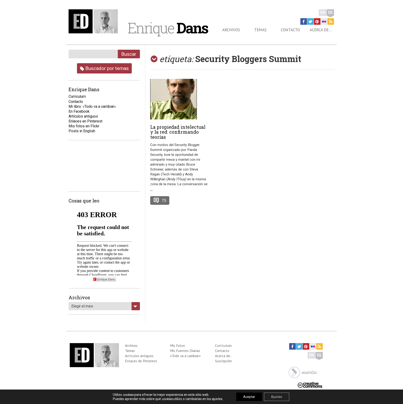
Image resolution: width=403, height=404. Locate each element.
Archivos (231, 29)
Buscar (128, 54)
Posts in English (82, 131)
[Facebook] (303, 21)
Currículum (223, 345)
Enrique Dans (106, 279)
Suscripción (223, 361)
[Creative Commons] (310, 384)
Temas (260, 29)
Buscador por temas (106, 68)
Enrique (168, 27)
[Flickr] (324, 21)
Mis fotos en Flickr (84, 126)
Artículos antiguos (83, 116)
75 (164, 200)
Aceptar (249, 397)
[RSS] (330, 21)
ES (330, 12)
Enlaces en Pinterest (85, 121)
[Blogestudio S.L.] (302, 371)
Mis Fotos (177, 345)
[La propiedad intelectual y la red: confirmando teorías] (179, 99)
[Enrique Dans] (94, 21)
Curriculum (77, 96)
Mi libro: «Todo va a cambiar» (92, 106)
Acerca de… (321, 29)
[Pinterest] (317, 21)
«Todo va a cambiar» (185, 355)
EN (322, 12)
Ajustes (276, 397)
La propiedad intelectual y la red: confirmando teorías (177, 132)
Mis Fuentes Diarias (185, 350)
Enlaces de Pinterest (141, 361)
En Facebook (79, 111)
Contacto (290, 29)
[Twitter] (310, 21)
